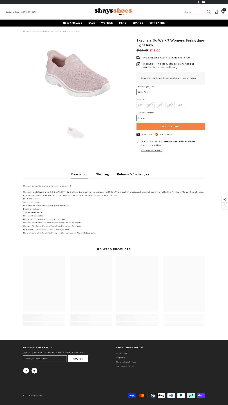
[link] (44, 319)
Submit (78, 358)
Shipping (102, 174)
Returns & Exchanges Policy (167, 78)
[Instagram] (203, 2)
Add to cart (170, 126)
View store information (151, 150)
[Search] (198, 12)
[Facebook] (198, 2)
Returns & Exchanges (133, 174)
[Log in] (217, 12)
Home (26, 31)
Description (79, 174)
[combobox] (195, 12)
